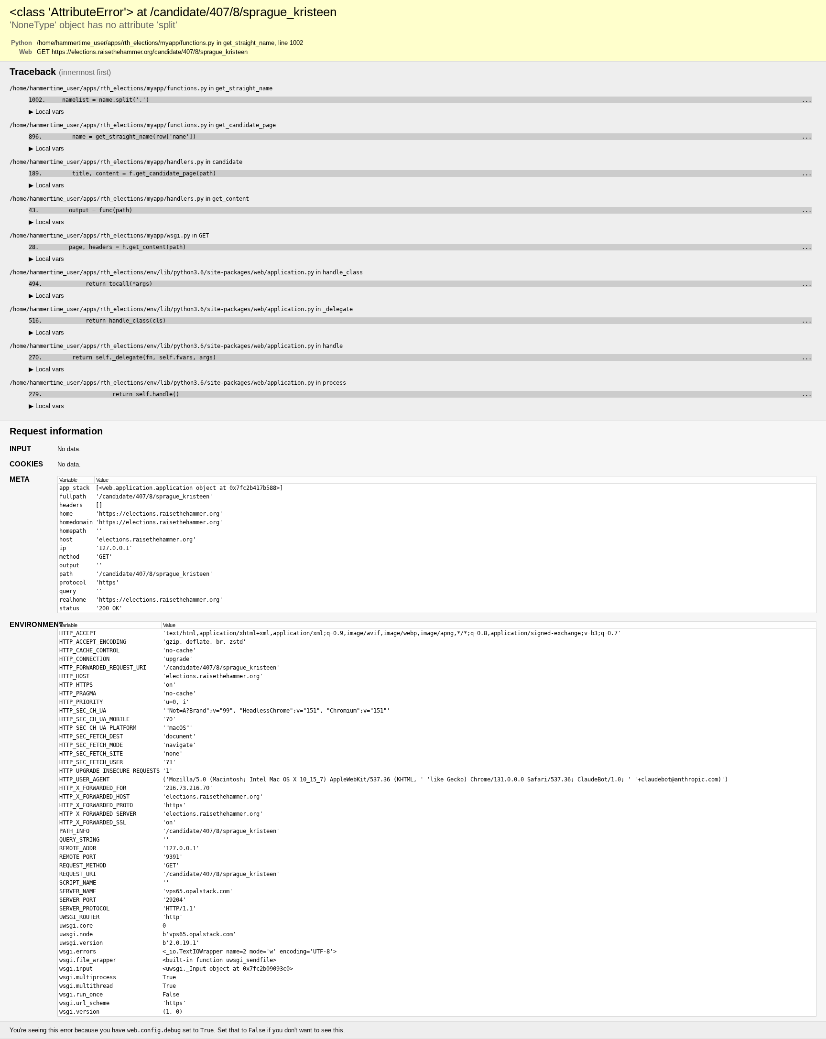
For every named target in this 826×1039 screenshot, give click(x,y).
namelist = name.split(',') (430, 100)
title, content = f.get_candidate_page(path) (428, 173)
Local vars (46, 111)
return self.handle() (428, 394)
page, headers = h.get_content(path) (427, 247)
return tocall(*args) (428, 284)
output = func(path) (427, 210)
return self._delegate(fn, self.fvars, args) (428, 357)
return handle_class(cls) (428, 320)
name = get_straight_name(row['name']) (428, 136)
